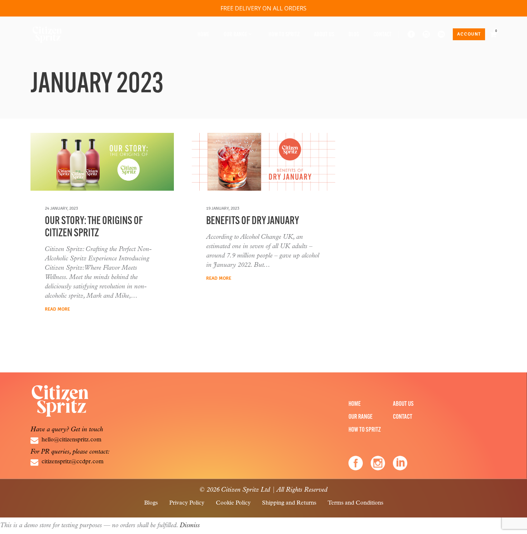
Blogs (151, 503)
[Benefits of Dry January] (263, 162)
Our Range (360, 417)
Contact (402, 417)
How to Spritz (364, 430)
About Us (403, 404)
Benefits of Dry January (252, 221)
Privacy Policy (186, 503)
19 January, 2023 (222, 208)
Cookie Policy (233, 503)
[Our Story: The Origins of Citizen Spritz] (102, 162)
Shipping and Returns (289, 503)
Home (354, 404)
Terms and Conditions (355, 503)
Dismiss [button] (190, 526)
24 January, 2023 (61, 208)
